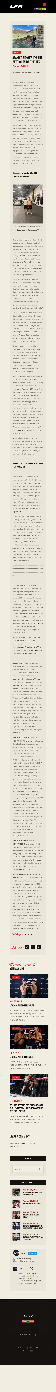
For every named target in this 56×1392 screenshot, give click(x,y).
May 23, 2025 (16, 1001)
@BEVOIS (37, 73)
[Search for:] (28, 1169)
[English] (36, 9)
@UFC (32, 1278)
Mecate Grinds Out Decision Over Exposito (32, 1193)
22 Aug (26, 1268)
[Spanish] (44, 9)
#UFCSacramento (27, 1280)
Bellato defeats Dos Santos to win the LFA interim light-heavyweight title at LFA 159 (26, 1108)
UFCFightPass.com (20, 836)
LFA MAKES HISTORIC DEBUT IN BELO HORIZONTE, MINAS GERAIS (33, 1227)
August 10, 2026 (30, 1234)
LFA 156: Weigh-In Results (22, 1057)
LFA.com (20, 135)
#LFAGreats (24, 1276)
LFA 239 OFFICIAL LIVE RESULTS (33, 1204)
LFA (20, 1268)
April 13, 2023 (16, 1053)
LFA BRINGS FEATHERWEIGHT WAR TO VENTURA (33, 1238)
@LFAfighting (36, 650)
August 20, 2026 (30, 1212)
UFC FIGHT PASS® (35, 623)
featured (30, 934)
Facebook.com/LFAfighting (24, 647)
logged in (25, 1143)
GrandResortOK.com (29, 928)
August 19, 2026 (30, 1223)
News (16, 53)
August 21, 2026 (30, 1190)
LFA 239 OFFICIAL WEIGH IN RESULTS (31, 1216)
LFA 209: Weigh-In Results (22, 1005)
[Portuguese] (40, 9)
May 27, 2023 (16, 1101)
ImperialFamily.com (21, 869)
